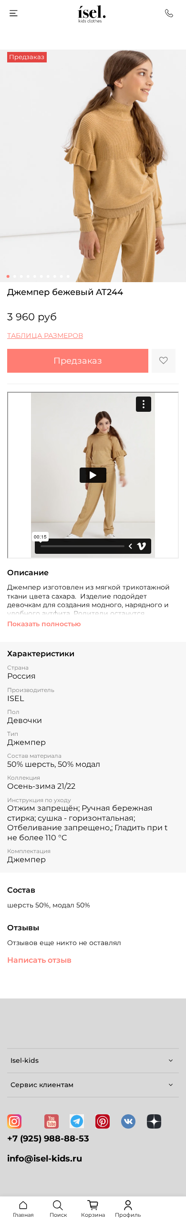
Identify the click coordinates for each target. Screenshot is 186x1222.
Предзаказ (77, 361)
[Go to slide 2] (14, 276)
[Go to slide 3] (21, 276)
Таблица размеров (45, 335)
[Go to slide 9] (61, 276)
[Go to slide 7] (48, 276)
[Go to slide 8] (54, 276)
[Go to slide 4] (28, 276)
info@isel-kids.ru (44, 1158)
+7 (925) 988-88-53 (48, 1138)
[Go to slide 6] (41, 276)
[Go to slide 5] (34, 276)
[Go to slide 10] (68, 276)
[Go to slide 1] (8, 276)
